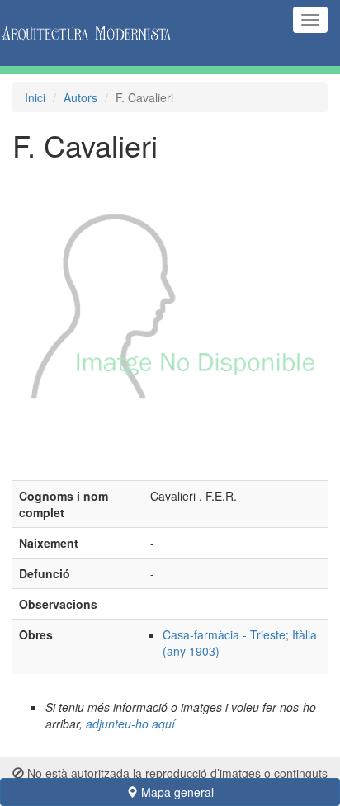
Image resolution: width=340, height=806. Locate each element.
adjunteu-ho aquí (130, 723)
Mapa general (176, 792)
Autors (80, 97)
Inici (35, 97)
